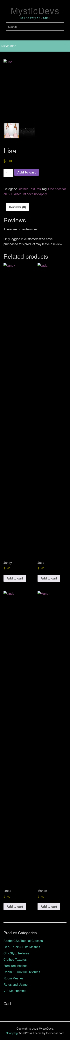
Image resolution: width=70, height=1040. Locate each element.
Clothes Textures (29, 189)
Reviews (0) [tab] (17, 207)
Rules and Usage (16, 984)
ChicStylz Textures (16, 953)
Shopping (12, 1033)
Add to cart (26, 172)
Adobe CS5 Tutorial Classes (23, 940)
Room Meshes (14, 978)
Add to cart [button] (15, 578)
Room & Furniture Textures (22, 972)
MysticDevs (35, 10)
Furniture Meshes (15, 965)
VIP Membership (15, 990)
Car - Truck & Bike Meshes (22, 947)
